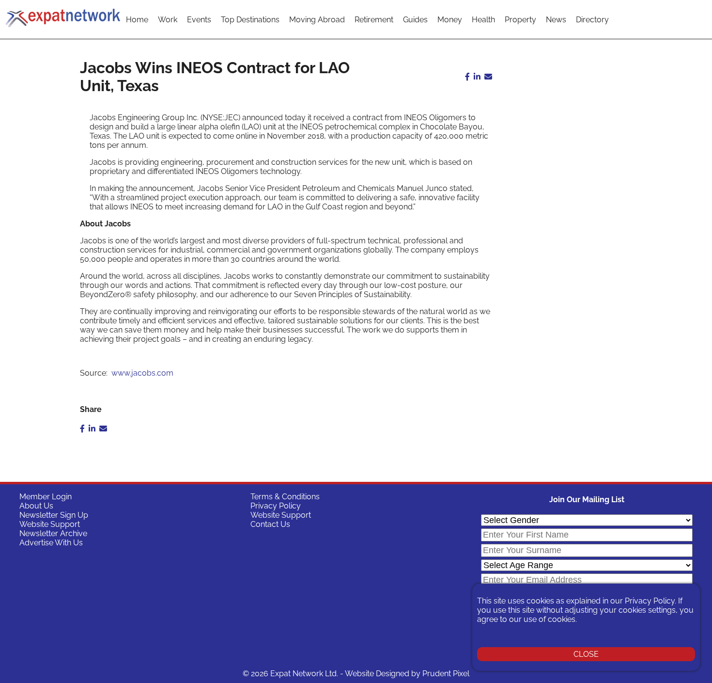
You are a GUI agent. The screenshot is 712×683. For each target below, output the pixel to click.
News (556, 19)
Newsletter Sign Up (53, 515)
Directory (592, 19)
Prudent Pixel (445, 673)
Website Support (49, 524)
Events (199, 19)
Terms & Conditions (285, 496)
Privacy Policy (275, 505)
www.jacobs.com (142, 373)
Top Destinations (250, 19)
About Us (36, 505)
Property (520, 19)
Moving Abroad (317, 19)
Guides (415, 19)
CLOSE (586, 654)
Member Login (45, 496)
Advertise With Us (51, 542)
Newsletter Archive (53, 533)
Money (449, 19)
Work (167, 19)
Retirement (374, 19)
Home (137, 19)
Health (483, 19)
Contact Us (270, 524)
